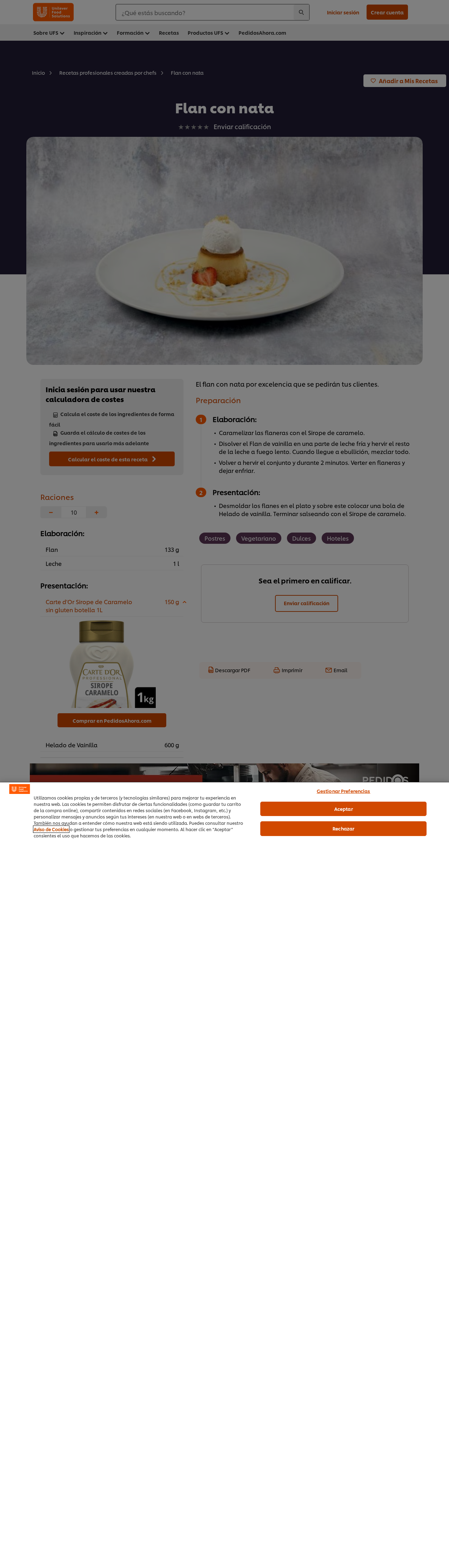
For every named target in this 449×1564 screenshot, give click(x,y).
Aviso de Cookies (51, 829)
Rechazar (343, 828)
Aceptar (343, 809)
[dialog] (224, 1173)
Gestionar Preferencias (343, 791)
